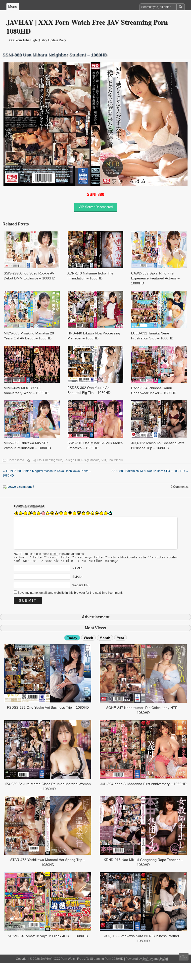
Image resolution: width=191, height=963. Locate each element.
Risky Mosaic (90, 460)
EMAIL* (77, 576)
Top (184, 957)
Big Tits (37, 460)
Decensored (15, 460)
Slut (103, 460)
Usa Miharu (115, 460)
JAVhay (148, 959)
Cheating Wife (52, 460)
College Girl (72, 460)
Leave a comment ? (20, 486)
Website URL (81, 585)
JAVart (163, 959)
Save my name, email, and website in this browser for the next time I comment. (70, 592)
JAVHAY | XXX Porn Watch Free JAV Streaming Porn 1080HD (87, 26)
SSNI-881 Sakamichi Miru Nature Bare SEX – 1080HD (150, 471)
